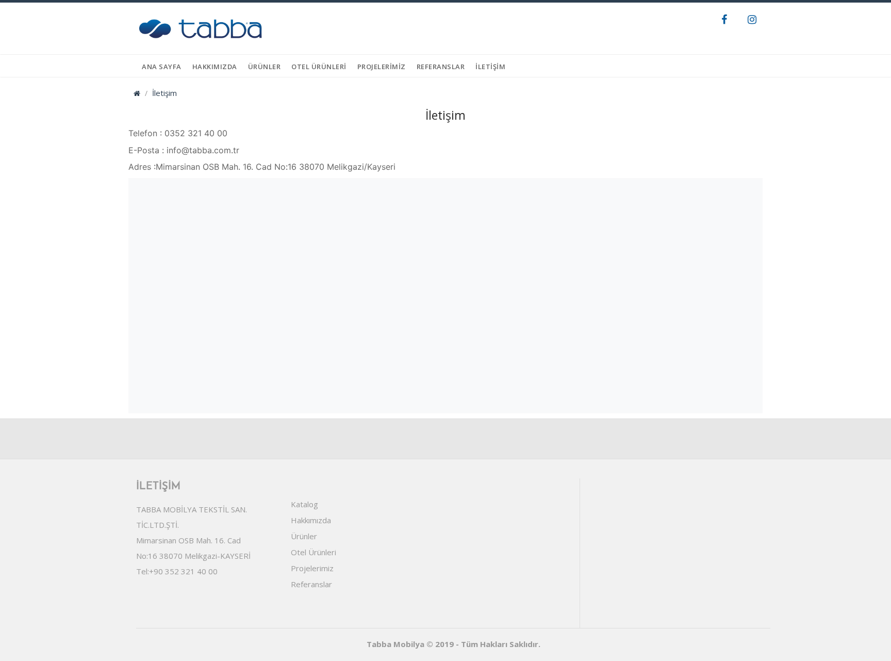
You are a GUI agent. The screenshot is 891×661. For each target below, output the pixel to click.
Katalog (304, 504)
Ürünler (304, 536)
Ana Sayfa (162, 66)
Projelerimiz (312, 568)
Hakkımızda (214, 66)
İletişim (490, 66)
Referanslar (441, 66)
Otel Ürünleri (313, 552)
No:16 (146, 556)
